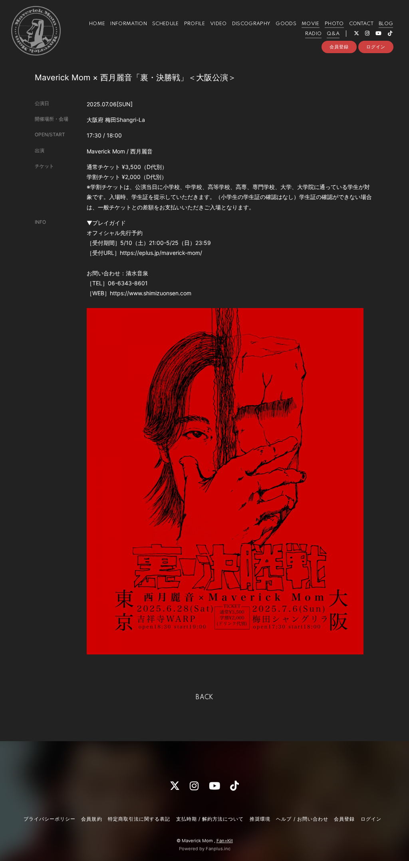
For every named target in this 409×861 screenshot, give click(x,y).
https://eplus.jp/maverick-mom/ (161, 252)
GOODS (286, 23)
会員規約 (91, 819)
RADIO (313, 33)
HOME (97, 23)
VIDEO (218, 23)
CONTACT (361, 23)
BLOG (386, 23)
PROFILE (194, 23)
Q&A (333, 33)
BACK (204, 697)
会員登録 (339, 47)
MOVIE (311, 23)
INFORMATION (128, 23)
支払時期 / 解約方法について (210, 819)
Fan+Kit (224, 840)
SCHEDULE (165, 23)
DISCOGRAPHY (251, 23)
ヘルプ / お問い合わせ (302, 819)
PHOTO (334, 23)
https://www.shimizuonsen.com (150, 293)
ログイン (375, 47)
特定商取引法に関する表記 (139, 819)
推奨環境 (260, 819)
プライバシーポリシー (49, 819)
